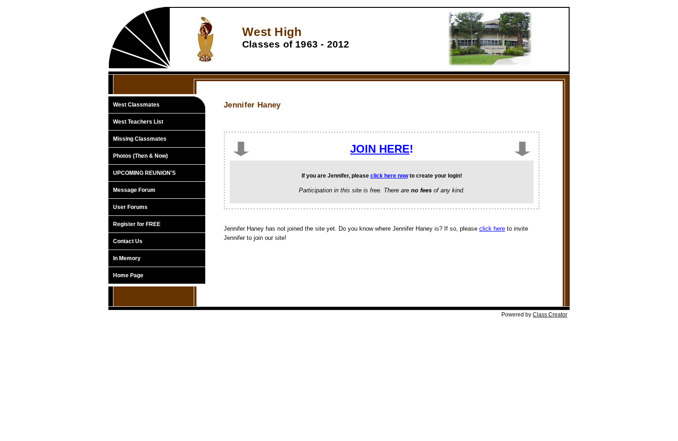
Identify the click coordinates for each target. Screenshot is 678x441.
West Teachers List (138, 122)
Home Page (128, 275)
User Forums (130, 207)
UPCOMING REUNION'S (144, 173)
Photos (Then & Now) (140, 156)
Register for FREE (137, 224)
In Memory (127, 258)
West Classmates (136, 104)
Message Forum (134, 190)
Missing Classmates (140, 139)
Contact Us (128, 241)
